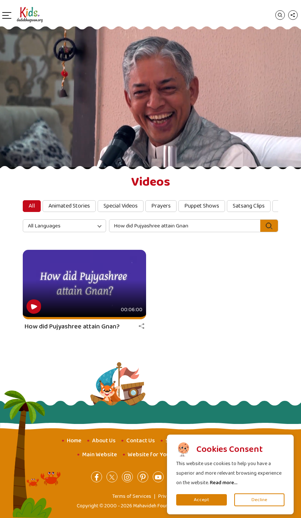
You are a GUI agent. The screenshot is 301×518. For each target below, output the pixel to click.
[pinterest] (143, 477)
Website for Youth (151, 454)
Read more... (223, 483)
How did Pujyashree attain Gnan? (72, 326)
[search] (280, 15)
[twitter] (112, 477)
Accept (201, 500)
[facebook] (97, 477)
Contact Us (140, 440)
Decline (259, 500)
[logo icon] (30, 14)
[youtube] (158, 477)
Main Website (99, 454)
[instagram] (127, 477)
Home (74, 440)
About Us (104, 440)
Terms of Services (131, 496)
